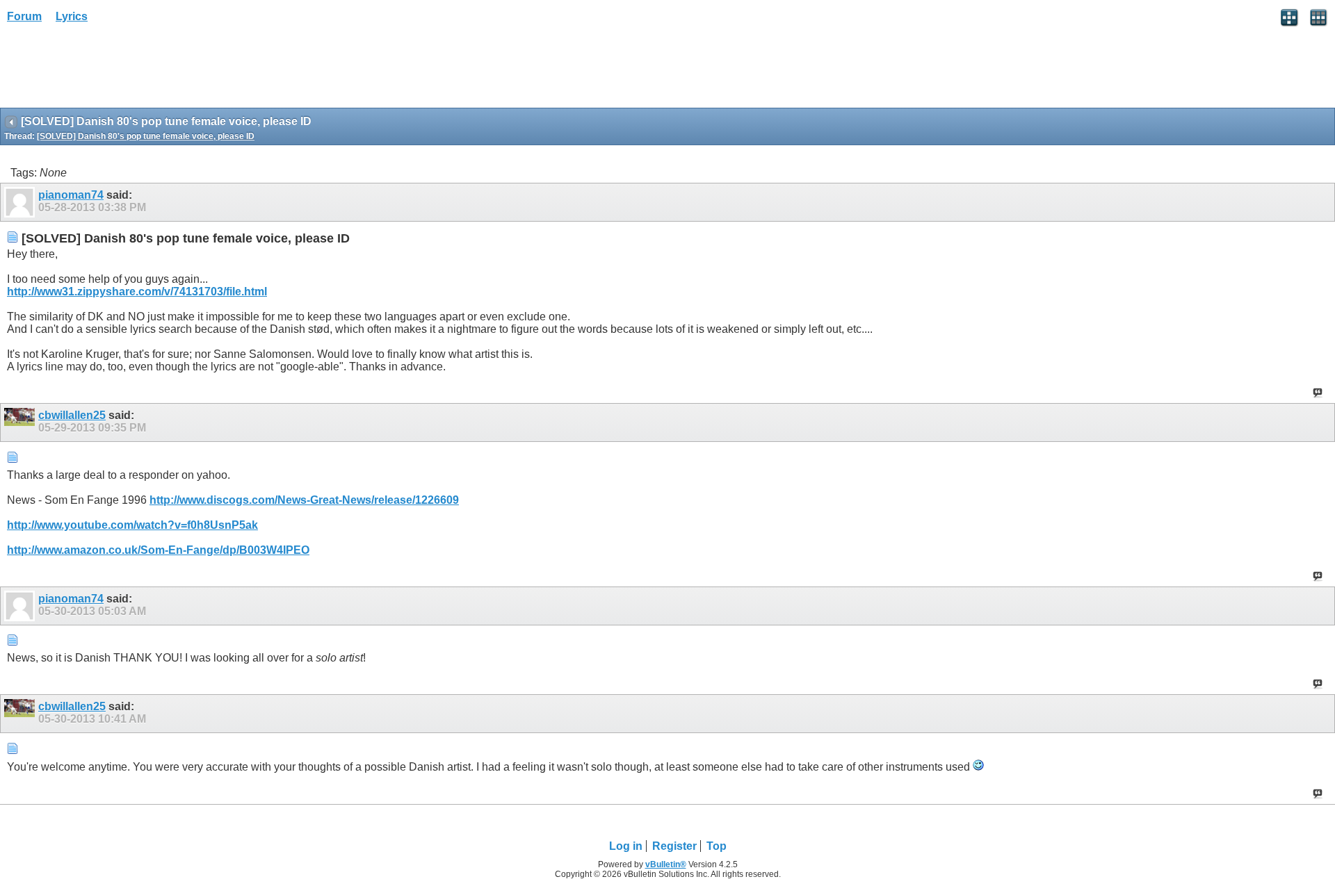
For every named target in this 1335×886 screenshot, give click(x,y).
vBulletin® (665, 864)
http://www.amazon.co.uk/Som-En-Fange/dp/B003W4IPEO (158, 550)
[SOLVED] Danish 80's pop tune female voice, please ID (145, 136)
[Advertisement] (111, 70)
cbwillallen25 (72, 415)
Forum (24, 16)
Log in (625, 846)
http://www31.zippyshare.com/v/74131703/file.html (137, 291)
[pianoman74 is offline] (21, 202)
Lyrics (72, 16)
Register (674, 846)
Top (716, 846)
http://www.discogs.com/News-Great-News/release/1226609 (304, 500)
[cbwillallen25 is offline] (21, 422)
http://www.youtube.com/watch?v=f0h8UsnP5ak (132, 525)
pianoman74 (71, 195)
